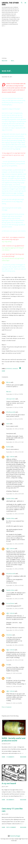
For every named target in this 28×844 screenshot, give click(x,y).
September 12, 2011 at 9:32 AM (14, 452)
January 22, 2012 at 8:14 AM (14, 673)
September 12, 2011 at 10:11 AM (15, 493)
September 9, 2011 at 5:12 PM (14, 419)
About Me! (4, 60)
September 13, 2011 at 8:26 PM (14, 544)
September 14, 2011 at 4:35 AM (14, 585)
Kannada (15, 368)
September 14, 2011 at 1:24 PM (14, 598)
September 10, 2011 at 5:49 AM (14, 429)
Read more (23, 757)
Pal (7, 664)
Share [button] (3, 371)
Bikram (8, 382)
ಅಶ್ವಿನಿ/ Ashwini (10, 456)
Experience (9, 368)
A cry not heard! (9, 783)
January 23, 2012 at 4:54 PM (14, 703)
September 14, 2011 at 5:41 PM (14, 630)
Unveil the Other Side (10, 3)
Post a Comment (6, 707)
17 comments (10, 757)
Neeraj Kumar (10, 603)
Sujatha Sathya (10, 498)
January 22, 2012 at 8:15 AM (13, 686)
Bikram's (8, 391)
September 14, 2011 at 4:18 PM (14, 608)
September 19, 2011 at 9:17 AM (14, 660)
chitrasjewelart (10, 399)
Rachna (8, 446)
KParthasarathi (10, 412)
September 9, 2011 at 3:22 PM (14, 407)
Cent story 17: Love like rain (12, 809)
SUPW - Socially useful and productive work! (13, 739)
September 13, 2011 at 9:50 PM (14, 569)
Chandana (9, 635)
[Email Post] (20, 368)
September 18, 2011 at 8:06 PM (14, 645)
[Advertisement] (14, 43)
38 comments (10, 799)
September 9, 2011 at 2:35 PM (14, 394)
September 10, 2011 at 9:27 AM (14, 442)
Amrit (8, 423)
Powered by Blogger (15, 836)
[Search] (22, 3)
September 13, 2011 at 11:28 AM (15, 513)
